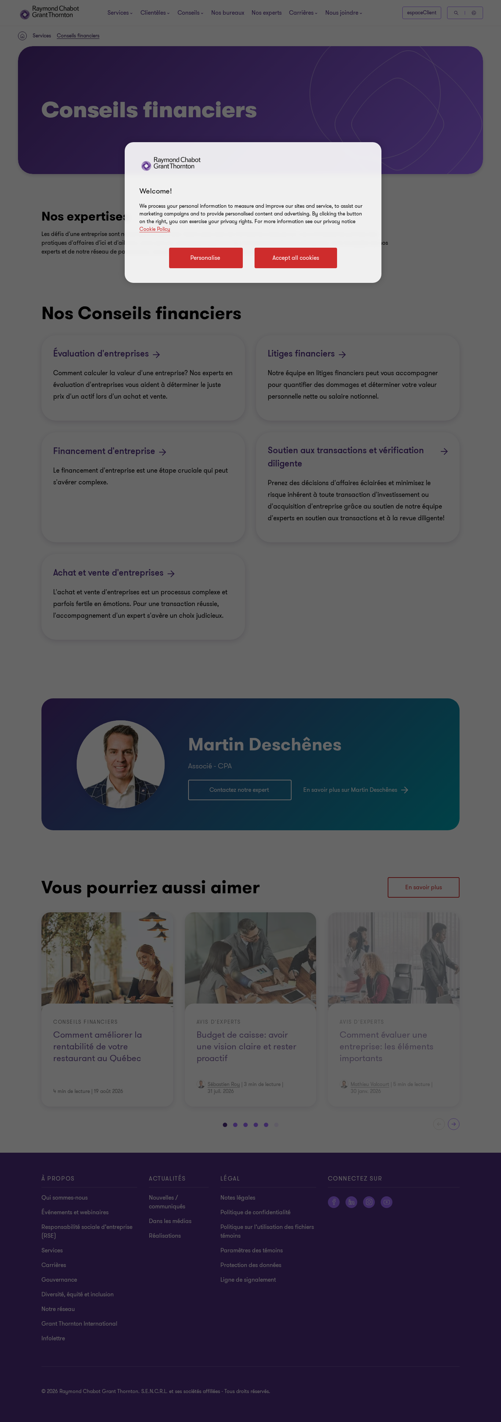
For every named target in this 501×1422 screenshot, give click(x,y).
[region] (253, 212)
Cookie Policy (154, 229)
